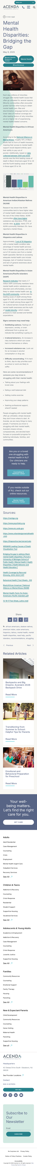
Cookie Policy (27, 1156)
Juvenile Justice (9, 955)
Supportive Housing (10, 911)
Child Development (10, 1015)
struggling (30, 638)
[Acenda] (11, 7)
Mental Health (26, 59)
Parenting (6, 998)
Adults (6, 837)
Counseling (7, 851)
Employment (7, 859)
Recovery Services (10, 872)
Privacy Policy (24, 1151)
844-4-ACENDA (9, 1084)
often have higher (20, 218)
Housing (6, 994)
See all (6, 1045)
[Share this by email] (26, 620)
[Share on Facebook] (15, 620)
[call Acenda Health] (23, 7)
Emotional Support (10, 985)
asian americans (22, 629)
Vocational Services (10, 916)
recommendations (18, 638)
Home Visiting (8, 1028)
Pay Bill (18, 1089)
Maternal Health (9, 1032)
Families (7, 971)
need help (21, 635)
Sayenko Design (21, 1165)
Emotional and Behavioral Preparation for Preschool (17, 774)
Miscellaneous (18, 65)
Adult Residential (9, 842)
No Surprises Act (13, 1151)
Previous (9, 645)
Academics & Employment (12, 933)
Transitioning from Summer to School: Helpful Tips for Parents (18, 729)
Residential (7, 903)
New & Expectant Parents (15, 1010)
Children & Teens (11, 885)
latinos (13, 632)
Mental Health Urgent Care (13, 864)
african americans (13, 626)
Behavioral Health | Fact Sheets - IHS (17, 580)
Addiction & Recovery (11, 890)
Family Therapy (8, 989)
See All (6, 877)
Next (29, 645)
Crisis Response (9, 898)
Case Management (10, 846)
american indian (9, 629)
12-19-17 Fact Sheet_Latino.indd (15, 601)
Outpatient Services (10, 868)
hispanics (6, 632)
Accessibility (18, 1161)
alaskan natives (26, 626)
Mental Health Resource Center (10, 59)
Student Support (9, 907)
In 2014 (17, 224)
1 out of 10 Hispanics (23, 241)
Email (8, 1128)
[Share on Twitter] (20, 620)
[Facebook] (5, 1095)
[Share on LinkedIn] (10, 620)
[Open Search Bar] (34, 7)
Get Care (18, 822)
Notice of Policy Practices (13, 1156)
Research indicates (10, 281)
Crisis (5, 855)
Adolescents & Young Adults (17, 928)
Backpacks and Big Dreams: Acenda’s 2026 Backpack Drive (18, 685)
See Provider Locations (12, 1075)
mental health (22, 632)
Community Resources (11, 976)
